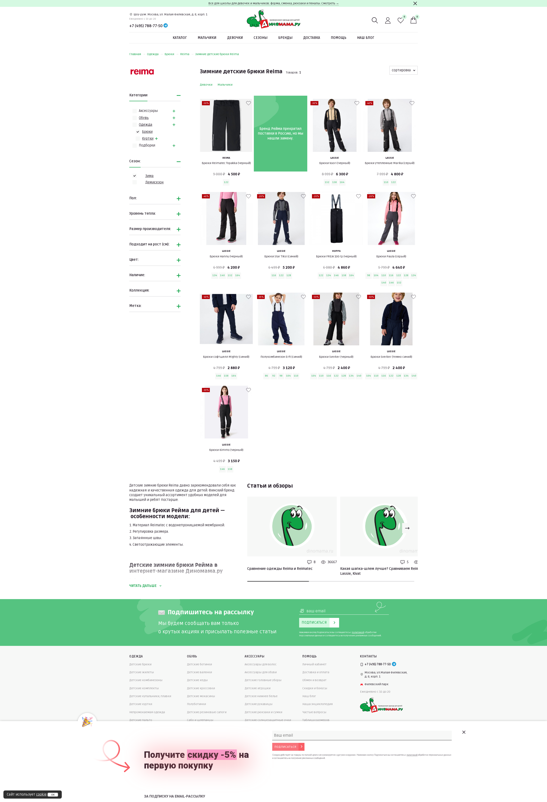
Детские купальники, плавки (150, 696)
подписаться (285, 747)
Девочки (235, 38)
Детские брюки (140, 664)
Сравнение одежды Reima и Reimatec (280, 569)
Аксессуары (148, 111)
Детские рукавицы (258, 704)
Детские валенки (199, 672)
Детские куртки (140, 704)
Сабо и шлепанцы (200, 720)
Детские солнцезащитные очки (268, 720)
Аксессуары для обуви (261, 672)
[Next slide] (407, 528)
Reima (184, 54)
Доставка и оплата (315, 672)
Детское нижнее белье (261, 696)
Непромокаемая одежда (147, 712)
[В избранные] (248, 103)
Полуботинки (196, 704)
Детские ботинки (199, 664)
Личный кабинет (314, 664)
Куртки (147, 138)
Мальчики (207, 38)
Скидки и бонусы (314, 688)
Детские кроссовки (201, 688)
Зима (149, 176)
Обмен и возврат (314, 680)
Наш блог (365, 38)
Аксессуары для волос (260, 664)
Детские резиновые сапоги (206, 712)
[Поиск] (375, 20)
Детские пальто (140, 720)
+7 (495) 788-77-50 (146, 25)
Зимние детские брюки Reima (217, 54)
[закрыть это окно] (463, 732)
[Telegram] (165, 25)
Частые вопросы (314, 712)
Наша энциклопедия (317, 704)
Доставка (311, 38)
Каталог (180, 38)
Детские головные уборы (263, 680)
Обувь (144, 118)
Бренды (285, 38)
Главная (135, 54)
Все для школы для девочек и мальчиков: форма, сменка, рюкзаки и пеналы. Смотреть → (273, 3)
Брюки (169, 54)
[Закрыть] (415, 3)
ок (52, 794)
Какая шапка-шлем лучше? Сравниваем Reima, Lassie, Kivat (381, 571)
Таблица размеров (315, 720)
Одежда (153, 54)
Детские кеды (197, 680)
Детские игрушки (258, 688)
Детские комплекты (144, 688)
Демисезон (154, 182)
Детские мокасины (201, 696)
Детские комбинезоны (145, 680)
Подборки (147, 145)
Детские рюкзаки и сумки (263, 712)
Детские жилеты (141, 672)
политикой (358, 632)
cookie (41, 794)
